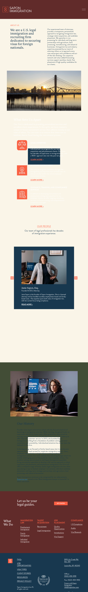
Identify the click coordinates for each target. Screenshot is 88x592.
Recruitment (41, 526)
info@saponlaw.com (71, 587)
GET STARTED (61, 503)
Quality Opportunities (59, 527)
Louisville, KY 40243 (72, 565)
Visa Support (59, 537)
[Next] (75, 278)
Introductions (59, 533)
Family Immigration (24, 534)
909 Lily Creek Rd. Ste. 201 (71, 560)
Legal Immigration (44, 530)
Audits (73, 528)
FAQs (19, 559)
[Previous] (12, 278)
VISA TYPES (22, 569)
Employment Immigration (25, 528)
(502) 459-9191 (70, 576)
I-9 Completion (76, 524)
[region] (44, 278)
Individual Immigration (24, 540)
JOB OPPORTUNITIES (24, 564)
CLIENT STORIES (24, 573)
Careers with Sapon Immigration (70, 584)
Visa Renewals (76, 532)
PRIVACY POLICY (24, 581)
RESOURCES (22, 577)
